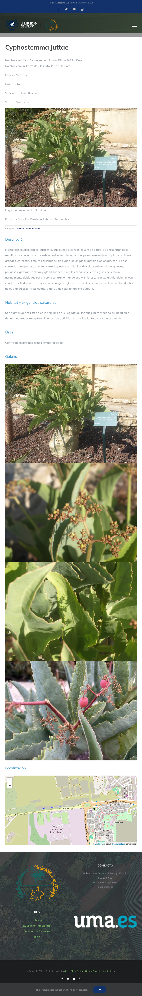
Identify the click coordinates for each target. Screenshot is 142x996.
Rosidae (20, 228)
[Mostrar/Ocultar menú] (134, 25)
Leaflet (97, 843)
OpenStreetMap (118, 843)
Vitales (38, 228)
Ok (99, 989)
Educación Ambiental (37, 925)
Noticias (37, 920)
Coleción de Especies (37, 931)
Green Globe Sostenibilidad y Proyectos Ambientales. (89, 971)
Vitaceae (29, 228)
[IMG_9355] (71, 662)
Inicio (37, 936)
